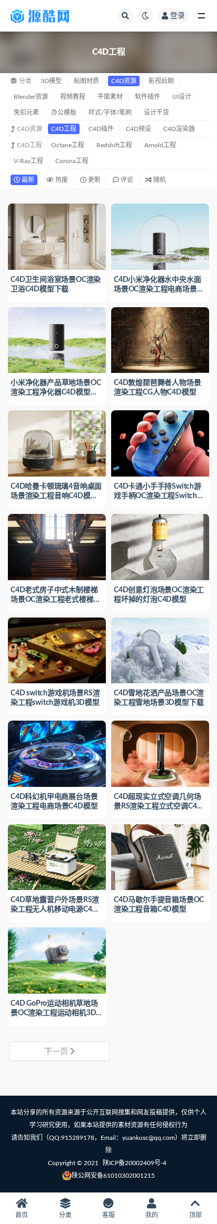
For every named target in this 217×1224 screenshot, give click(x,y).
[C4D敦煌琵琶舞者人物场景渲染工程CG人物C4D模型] (160, 339)
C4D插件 (101, 129)
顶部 (195, 1215)
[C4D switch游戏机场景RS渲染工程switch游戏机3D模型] (56, 649)
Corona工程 (71, 161)
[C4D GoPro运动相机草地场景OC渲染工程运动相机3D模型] (56, 959)
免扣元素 (26, 112)
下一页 (57, 1052)
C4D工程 (63, 129)
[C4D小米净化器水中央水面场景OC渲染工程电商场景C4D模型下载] (160, 235)
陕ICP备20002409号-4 (134, 1163)
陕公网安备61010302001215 (113, 1175)
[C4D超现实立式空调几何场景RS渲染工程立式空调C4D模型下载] (160, 752)
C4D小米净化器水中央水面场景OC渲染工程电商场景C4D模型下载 (157, 289)
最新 (27, 180)
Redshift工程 (114, 145)
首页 (21, 1215)
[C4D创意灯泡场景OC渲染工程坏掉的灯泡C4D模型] (160, 545)
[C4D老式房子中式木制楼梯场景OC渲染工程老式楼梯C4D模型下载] (56, 545)
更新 (93, 180)
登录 (177, 15)
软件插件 (147, 97)
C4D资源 (123, 81)
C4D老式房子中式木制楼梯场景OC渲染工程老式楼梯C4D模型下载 (54, 599)
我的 (151, 1215)
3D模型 (51, 81)
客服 (108, 1215)
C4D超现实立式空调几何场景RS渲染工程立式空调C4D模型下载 (158, 806)
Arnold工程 (160, 145)
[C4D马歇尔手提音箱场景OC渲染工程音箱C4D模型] (160, 856)
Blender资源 (31, 97)
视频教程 (72, 97)
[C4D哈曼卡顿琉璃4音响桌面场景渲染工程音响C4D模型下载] (56, 442)
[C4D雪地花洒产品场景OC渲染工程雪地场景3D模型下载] (160, 649)
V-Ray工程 (28, 161)
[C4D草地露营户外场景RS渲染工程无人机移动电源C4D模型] (56, 856)
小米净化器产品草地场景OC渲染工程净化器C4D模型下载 (56, 392)
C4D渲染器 (179, 129)
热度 (61, 180)
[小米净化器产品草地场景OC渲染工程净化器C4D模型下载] (56, 339)
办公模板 (63, 112)
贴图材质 (86, 81)
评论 (126, 180)
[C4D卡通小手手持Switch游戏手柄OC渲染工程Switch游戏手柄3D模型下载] (160, 442)
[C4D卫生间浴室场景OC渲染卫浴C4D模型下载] (56, 235)
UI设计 (181, 97)
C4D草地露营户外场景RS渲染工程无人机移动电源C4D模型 (55, 909)
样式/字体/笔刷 (110, 112)
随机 (159, 180)
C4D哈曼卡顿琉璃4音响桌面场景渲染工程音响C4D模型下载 (56, 496)
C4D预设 (138, 129)
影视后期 (161, 81)
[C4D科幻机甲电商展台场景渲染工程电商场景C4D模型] (56, 752)
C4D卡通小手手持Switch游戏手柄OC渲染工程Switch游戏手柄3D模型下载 (159, 496)
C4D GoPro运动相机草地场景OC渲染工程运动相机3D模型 (54, 1013)
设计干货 (156, 112)
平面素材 (110, 97)
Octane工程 (67, 145)
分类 (65, 1215)
